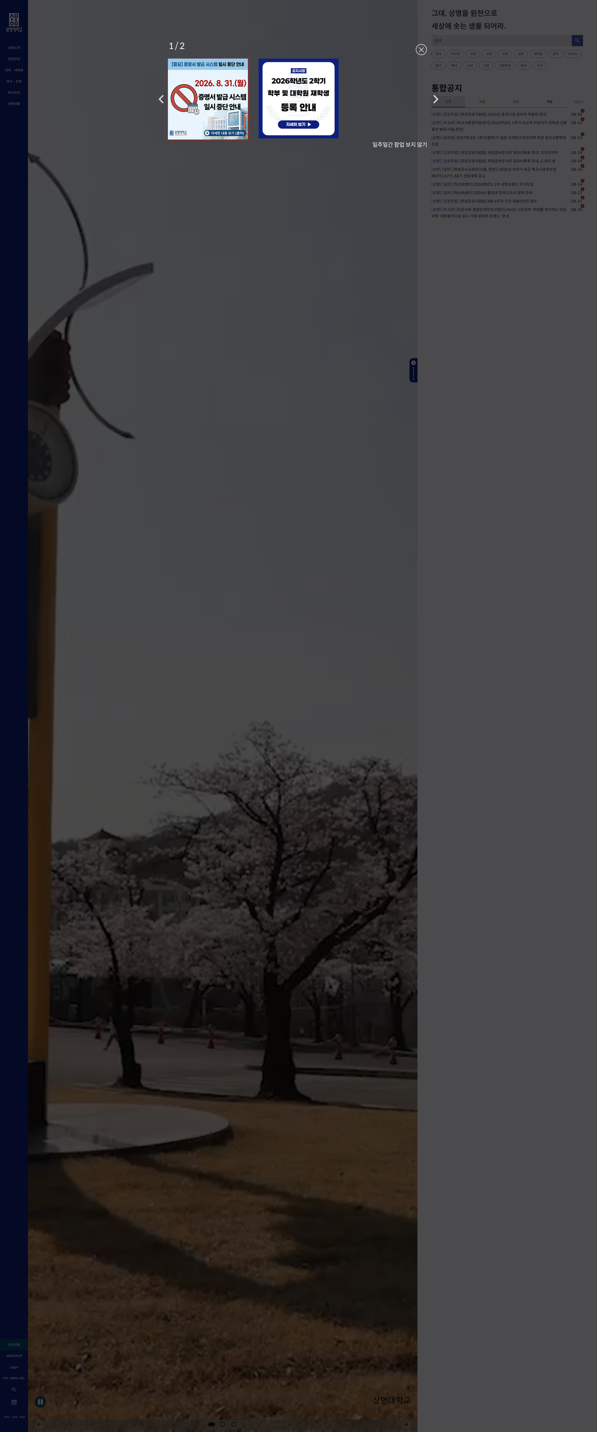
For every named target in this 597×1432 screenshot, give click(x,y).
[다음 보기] (435, 99)
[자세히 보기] (208, 99)
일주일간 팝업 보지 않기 (399, 144)
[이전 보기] (161, 99)
